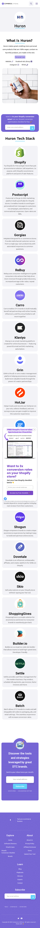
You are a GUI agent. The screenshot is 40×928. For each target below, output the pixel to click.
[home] (10, 4)
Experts (20, 879)
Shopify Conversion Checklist (8, 851)
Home (10, 840)
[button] (36, 3)
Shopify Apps (10, 847)
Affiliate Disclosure (30, 847)
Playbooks (20, 872)
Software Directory (10, 843)
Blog (20, 869)
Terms (30, 850)
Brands (10, 856)
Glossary (20, 876)
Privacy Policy (29, 843)
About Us (30, 840)
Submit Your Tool (29, 854)
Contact (20, 883)
